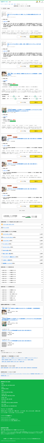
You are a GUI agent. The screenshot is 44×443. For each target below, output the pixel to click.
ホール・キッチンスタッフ (8, 237)
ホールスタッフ (6, 243)
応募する (36, 36)
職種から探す (17, 410)
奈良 (9, 392)
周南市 (25, 367)
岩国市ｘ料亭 (22, 361)
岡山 (6, 402)
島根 (4, 402)
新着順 (8, 8)
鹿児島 (13, 405)
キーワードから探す (4, 412)
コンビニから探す (11, 412)
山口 (9, 402)
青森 (5, 395)
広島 (7, 402)
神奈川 (4, 385)
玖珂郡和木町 (29, 367)
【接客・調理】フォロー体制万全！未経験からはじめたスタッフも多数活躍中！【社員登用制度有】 (24, 74)
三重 (6, 388)
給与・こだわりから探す (30, 410)
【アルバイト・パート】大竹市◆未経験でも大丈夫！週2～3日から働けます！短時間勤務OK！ (24, 139)
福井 (7, 399)
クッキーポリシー (24, 438)
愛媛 (15, 402)
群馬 (14, 385)
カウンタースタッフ (7, 247)
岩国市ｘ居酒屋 (30, 359)
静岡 (4, 388)
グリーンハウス (6, 227)
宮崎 (11, 405)
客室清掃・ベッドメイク (7, 263)
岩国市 (6, 80)
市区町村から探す (4, 410)
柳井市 (22, 367)
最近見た (37, 2)
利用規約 (11, 438)
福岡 (2, 405)
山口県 (4, 80)
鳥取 (2, 402)
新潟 (2, 399)
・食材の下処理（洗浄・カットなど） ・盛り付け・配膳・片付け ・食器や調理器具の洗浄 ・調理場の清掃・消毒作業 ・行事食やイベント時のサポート (21, 178)
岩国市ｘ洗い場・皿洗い (15, 361)
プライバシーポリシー (16, 438)
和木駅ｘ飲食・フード (39, 373)
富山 (4, 399)
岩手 (6, 395)
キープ (39, 2)
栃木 (12, 385)
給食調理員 (32, 373)
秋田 (10, 395)
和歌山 (12, 392)
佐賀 (4, 405)
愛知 (2, 388)
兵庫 (4, 392)
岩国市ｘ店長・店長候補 (6, 361)
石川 (6, 399)
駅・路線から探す (11, 410)
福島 (14, 395)
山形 (12, 395)
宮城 (8, 395)
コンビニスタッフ (6, 240)
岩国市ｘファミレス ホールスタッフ (31, 357)
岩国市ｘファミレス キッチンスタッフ (17, 357)
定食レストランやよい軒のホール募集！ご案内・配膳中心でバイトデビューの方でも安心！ (24, 44)
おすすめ (4, 8)
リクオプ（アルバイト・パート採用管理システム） (9, 419)
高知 (17, 402)
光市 (19, 367)
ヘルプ (8, 438)
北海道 (2, 395)
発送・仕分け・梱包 (7, 253)
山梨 (9, 399)
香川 (13, 402)
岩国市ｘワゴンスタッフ (13, 359)
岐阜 (7, 388)
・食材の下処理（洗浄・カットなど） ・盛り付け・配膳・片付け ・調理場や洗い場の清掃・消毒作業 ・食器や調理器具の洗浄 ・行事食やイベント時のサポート (22, 153)
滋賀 (7, 392)
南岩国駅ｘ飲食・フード (5, 375)
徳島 (11, 402)
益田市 (2, 367)
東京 (2, 385)
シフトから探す (22, 410)
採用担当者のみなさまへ (36, 438)
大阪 (2, 392)
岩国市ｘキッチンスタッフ (6, 357)
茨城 (10, 385)
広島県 (4, 21)
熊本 (7, 405)
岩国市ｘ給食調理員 (5, 359)
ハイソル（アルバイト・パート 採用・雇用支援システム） (11, 420)
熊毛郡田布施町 (34, 367)
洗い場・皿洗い (6, 250)
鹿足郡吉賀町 (6, 367)
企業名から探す (37, 410)
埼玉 (6, 385)
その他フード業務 (6, 260)
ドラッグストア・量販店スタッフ (9, 256)
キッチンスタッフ (6, 234)
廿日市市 (13, 367)
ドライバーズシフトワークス (6, 417)
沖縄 (15, 405)
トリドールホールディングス (8, 224)
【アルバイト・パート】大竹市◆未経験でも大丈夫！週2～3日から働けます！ (22, 163)
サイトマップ (29, 438)
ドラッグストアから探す (19, 412)
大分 (9, 405)
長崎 (6, 405)
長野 (11, 399)
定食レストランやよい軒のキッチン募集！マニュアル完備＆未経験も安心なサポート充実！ (24, 15)
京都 (6, 392)
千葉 (8, 385)
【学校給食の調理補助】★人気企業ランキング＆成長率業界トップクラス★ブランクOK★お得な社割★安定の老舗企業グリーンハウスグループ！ (24, 110)
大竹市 (6, 21)
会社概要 (4, 438)
